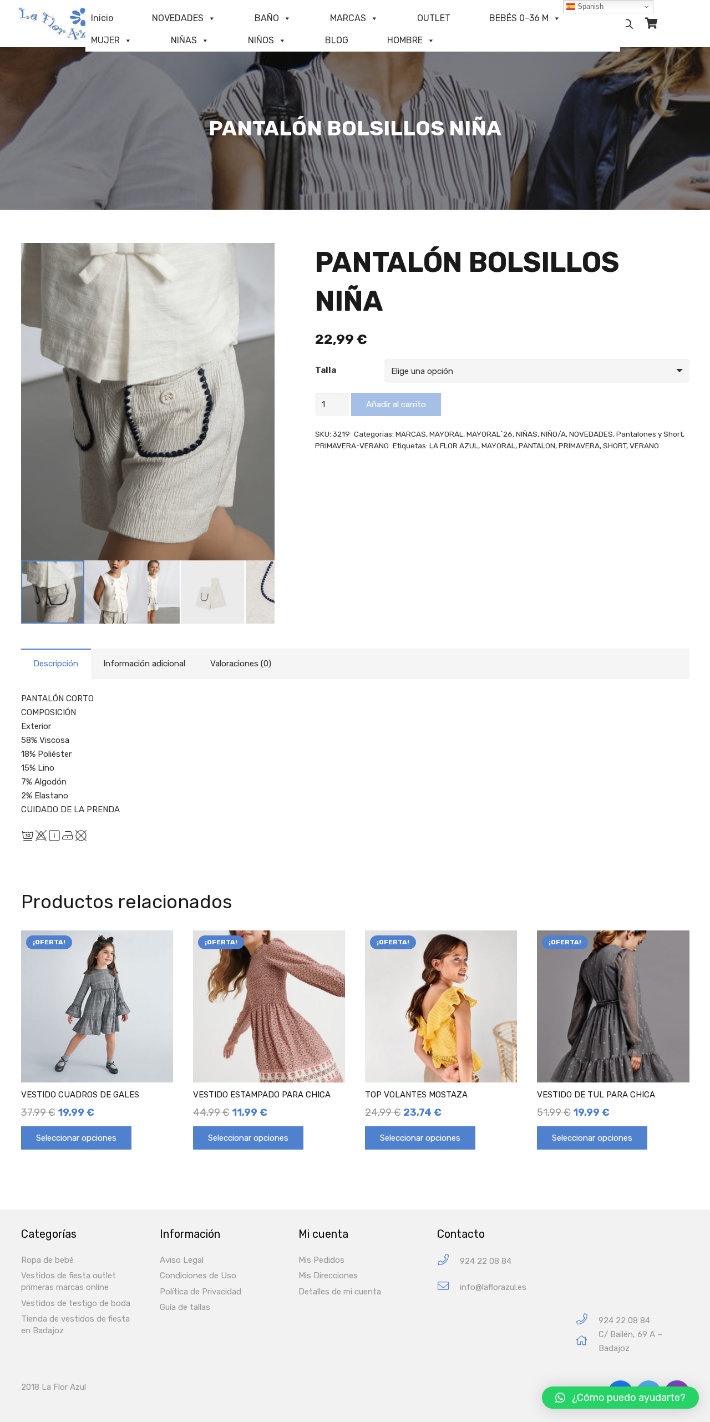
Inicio (102, 18)
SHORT (614, 445)
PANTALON (537, 445)
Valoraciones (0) (240, 664)
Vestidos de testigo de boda (75, 1303)
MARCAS (348, 18)
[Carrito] (651, 23)
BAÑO (267, 18)
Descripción (55, 664)
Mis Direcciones (328, 1276)
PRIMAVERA (579, 445)
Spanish (589, 6)
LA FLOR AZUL (453, 445)
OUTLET (433, 18)
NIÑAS (184, 40)
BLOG (336, 40)
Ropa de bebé (47, 1260)
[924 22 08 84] (448, 1261)
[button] (620, 1397)
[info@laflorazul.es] (448, 1287)
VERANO (644, 445)
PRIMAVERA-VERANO (352, 445)
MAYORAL (446, 433)
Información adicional (144, 664)
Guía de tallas (185, 1307)
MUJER (105, 40)
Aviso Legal (182, 1260)
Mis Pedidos (321, 1260)
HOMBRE (405, 40)
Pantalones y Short (649, 433)
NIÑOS (261, 40)
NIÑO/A (553, 433)
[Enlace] (64, 24)
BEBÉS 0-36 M (519, 18)
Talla (325, 370)
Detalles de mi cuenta (339, 1292)
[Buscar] (628, 24)
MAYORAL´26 (489, 433)
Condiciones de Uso (198, 1276)
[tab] (56, 664)
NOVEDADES (178, 18)
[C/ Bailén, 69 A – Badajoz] (587, 1342)
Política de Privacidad (200, 1292)
